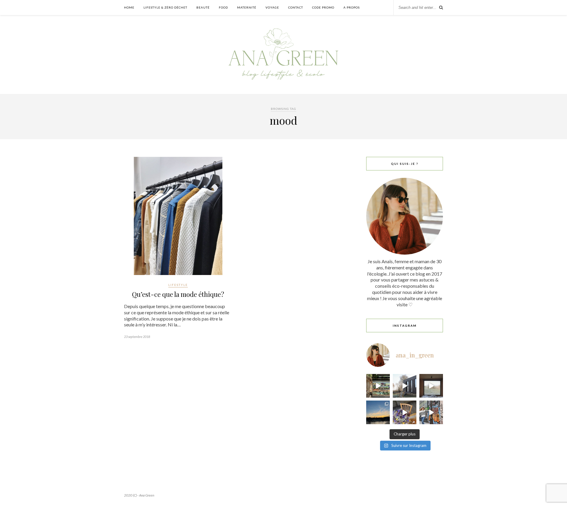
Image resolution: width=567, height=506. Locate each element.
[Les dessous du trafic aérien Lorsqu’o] (378, 412)
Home (129, 7)
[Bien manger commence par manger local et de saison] (378, 386)
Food (223, 7)
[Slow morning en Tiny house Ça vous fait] (404, 386)
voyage (272, 7)
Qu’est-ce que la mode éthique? (178, 294)
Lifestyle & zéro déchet (165, 7)
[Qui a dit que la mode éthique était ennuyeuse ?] (431, 412)
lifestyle (178, 285)
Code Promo (323, 7)
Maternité (246, 7)
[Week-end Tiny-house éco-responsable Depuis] (431, 386)
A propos (351, 7)
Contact (295, 7)
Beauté (203, 7)
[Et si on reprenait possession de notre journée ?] (404, 412)
